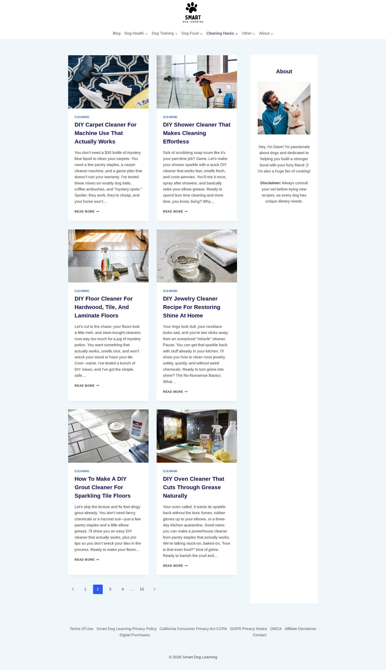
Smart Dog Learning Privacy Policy (126, 629)
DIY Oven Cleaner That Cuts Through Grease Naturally (193, 487)
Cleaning (82, 117)
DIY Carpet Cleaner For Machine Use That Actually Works (106, 133)
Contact (259, 635)
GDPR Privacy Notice (248, 629)
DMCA (276, 629)
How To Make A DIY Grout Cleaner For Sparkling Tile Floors (103, 487)
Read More (87, 211)
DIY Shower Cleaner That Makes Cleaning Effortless (196, 133)
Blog (117, 33)
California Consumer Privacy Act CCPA (193, 629)
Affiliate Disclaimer (300, 629)
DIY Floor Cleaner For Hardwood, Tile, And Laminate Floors (104, 307)
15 (142, 589)
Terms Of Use (81, 629)
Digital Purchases (135, 635)
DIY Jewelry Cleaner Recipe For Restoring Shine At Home (191, 307)
